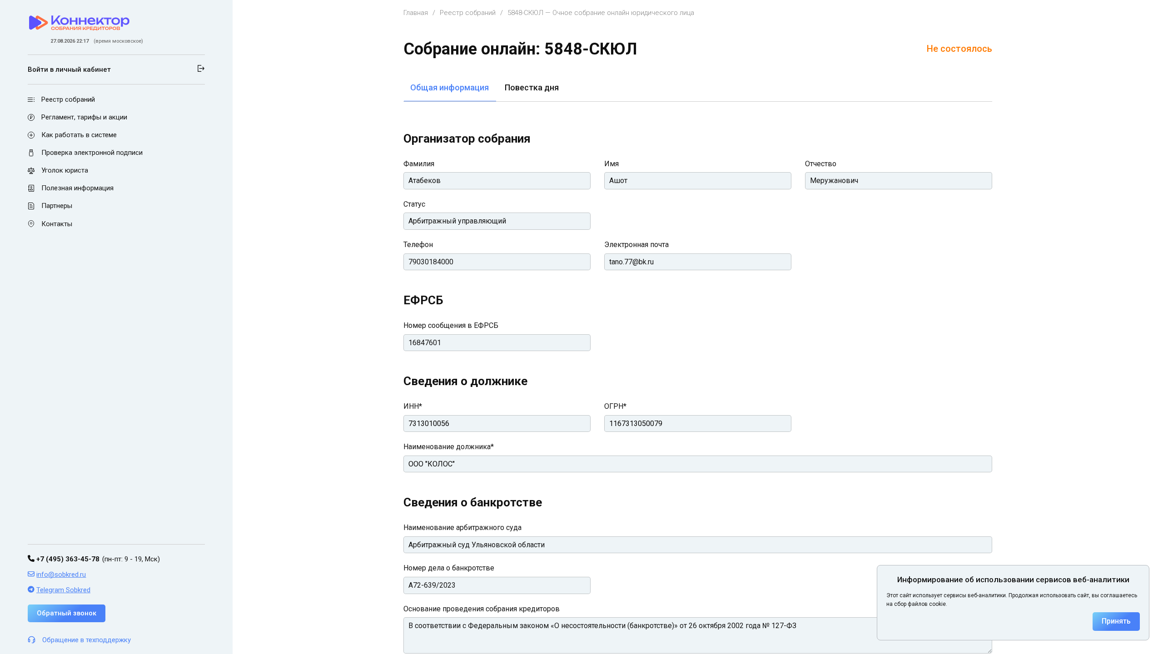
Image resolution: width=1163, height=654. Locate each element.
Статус (414, 204)
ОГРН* (615, 406)
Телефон (418, 244)
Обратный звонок (66, 613)
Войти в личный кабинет (69, 69)
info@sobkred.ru (61, 574)
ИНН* (412, 406)
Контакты (56, 224)
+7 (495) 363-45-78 (67, 559)
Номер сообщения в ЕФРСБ (450, 325)
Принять (1116, 621)
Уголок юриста (64, 170)
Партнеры (56, 206)
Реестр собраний (68, 99)
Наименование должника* (448, 446)
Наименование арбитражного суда (462, 527)
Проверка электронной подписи (92, 153)
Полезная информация (77, 188)
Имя (611, 163)
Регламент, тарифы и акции (84, 117)
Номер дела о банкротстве (448, 568)
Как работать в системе (79, 135)
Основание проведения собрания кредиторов (481, 608)
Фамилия (418, 163)
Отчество (820, 163)
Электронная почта (636, 244)
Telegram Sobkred (63, 590)
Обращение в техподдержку (86, 640)
